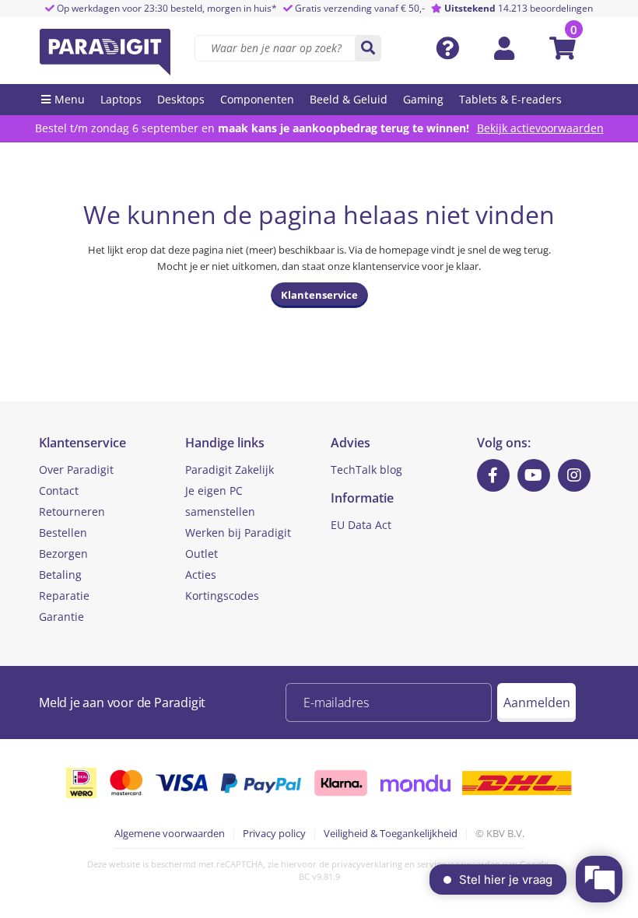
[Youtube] (533, 475)
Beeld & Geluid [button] (348, 99)
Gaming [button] (423, 99)
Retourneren (72, 511)
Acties (200, 574)
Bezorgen (63, 553)
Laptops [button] (121, 99)
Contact (59, 490)
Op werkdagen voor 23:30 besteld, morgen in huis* (165, 8)
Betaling (60, 574)
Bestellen (63, 532)
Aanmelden (536, 702)
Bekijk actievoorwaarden (540, 128)
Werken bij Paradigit (238, 532)
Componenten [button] (257, 99)
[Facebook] (493, 475)
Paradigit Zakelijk (229, 469)
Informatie (362, 497)
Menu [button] (69, 99)
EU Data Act (361, 524)
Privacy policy (274, 833)
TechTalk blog (366, 469)
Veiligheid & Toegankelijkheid (390, 833)
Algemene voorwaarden (169, 833)
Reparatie (64, 595)
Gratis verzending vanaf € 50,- (360, 8)
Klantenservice (319, 295)
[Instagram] (574, 475)
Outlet (201, 553)
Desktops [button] (181, 99)
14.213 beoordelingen (518, 8)
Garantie (61, 616)
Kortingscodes (222, 595)
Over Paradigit (76, 469)
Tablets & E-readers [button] (510, 99)
